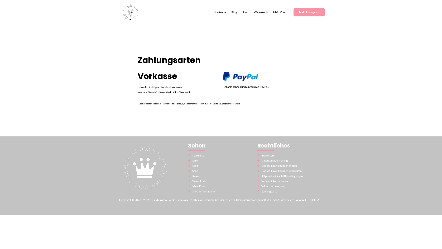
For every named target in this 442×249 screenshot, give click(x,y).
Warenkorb (261, 12)
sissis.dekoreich (182, 199)
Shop (245, 12)
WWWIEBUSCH (306, 199)
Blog (234, 12)
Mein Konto (280, 12)
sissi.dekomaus (160, 199)
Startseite (220, 12)
